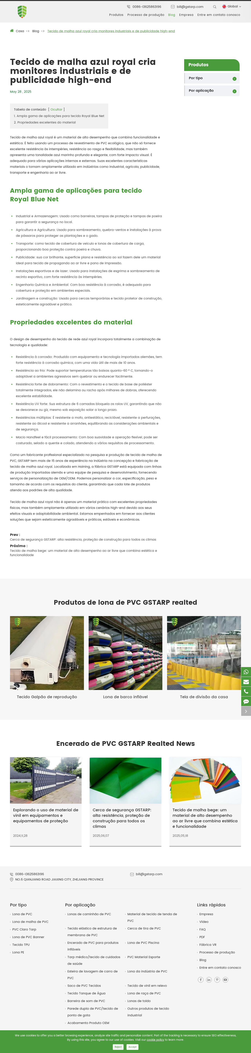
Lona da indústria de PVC (147, 971)
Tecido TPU (21, 944)
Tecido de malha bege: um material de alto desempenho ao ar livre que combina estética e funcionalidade (83, 553)
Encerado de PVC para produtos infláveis (92, 946)
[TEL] (246, 691)
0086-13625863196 (147, 7)
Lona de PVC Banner (28, 937)
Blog (171, 15)
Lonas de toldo (139, 1001)
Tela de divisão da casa (204, 697)
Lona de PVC (22, 914)
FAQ (202, 929)
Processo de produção (145, 15)
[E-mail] (246, 681)
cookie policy (155, 1040)
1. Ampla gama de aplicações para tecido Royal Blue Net (59, 116)
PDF (202, 937)
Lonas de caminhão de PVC (89, 914)
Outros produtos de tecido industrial (148, 1012)
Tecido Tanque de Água (86, 993)
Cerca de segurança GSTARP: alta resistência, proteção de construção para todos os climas (83, 539)
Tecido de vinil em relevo (147, 985)
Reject (118, 1047)
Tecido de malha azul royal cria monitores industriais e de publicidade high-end (111, 31)
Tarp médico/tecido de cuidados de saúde (93, 960)
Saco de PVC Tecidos (84, 985)
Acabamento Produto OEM (88, 1023)
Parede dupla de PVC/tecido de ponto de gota (92, 1012)
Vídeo (203, 921)
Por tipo (196, 78)
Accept (132, 1047)
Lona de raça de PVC (144, 993)
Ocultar (56, 109)
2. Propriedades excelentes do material (45, 122)
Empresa (186, 15)
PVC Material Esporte (143, 957)
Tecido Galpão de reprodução (47, 697)
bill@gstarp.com (190, 7)
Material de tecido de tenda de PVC (152, 917)
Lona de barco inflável (125, 697)
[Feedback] (246, 701)
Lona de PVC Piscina (143, 942)
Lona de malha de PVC (30, 921)
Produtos (116, 15)
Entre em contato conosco (218, 15)
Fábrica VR (207, 944)
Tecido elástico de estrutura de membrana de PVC (92, 932)
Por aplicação (201, 90)
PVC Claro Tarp (24, 929)
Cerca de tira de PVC (144, 928)
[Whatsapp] (246, 672)
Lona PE (18, 952)
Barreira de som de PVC (86, 1001)
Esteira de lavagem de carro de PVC (92, 975)
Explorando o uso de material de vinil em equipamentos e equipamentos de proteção (45, 816)
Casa (20, 31)
